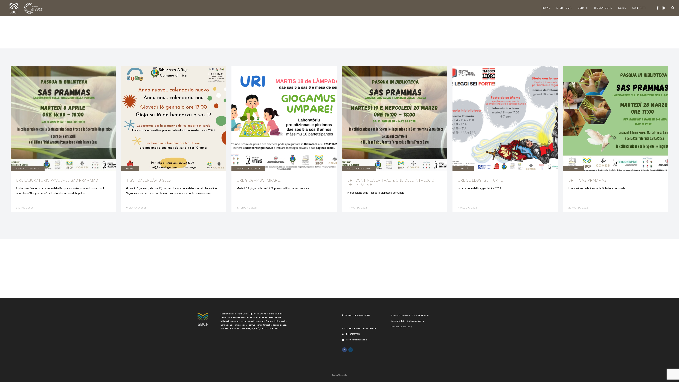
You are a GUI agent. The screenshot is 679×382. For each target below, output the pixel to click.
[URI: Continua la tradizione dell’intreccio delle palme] (394, 139)
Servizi (583, 7)
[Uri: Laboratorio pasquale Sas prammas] (63, 139)
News (622, 7)
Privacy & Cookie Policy (401, 326)
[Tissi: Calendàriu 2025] (173, 139)
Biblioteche (603, 7)
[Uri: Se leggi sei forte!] (505, 139)
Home (546, 7)
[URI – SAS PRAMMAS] (615, 139)
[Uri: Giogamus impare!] (284, 139)
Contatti (639, 7)
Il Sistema (563, 7)
